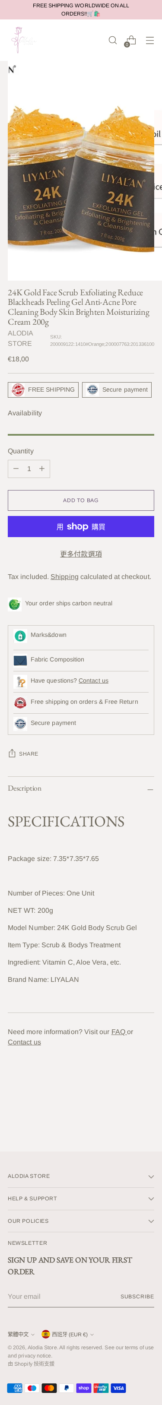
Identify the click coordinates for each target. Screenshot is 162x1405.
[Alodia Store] (25, 40)
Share (28, 754)
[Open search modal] (112, 40)
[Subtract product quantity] (16, 469)
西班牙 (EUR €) (70, 1335)
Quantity (21, 451)
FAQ (119, 1031)
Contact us (93, 680)
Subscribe (137, 1297)
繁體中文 (18, 1335)
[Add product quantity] (42, 469)
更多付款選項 (81, 554)
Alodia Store (42, 1348)
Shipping (65, 576)
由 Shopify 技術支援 (31, 1364)
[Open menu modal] (150, 40)
